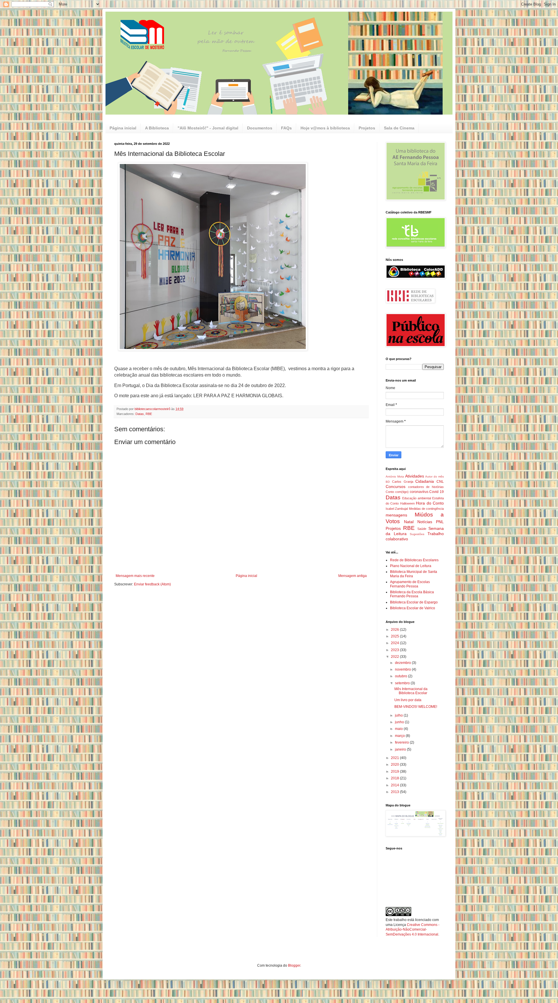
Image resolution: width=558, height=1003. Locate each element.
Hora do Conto (430, 503)
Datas (139, 414)
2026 (395, 630)
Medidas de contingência (426, 508)
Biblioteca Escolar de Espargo (414, 602)
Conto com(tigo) (397, 492)
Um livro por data (407, 700)
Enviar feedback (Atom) (152, 584)
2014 (395, 785)
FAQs (286, 128)
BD (388, 481)
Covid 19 (436, 492)
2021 (395, 758)
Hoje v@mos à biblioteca (325, 128)
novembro (403, 669)
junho (400, 722)
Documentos (259, 128)
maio (399, 729)
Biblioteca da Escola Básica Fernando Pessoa (412, 594)
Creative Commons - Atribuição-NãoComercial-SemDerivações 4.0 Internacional (412, 930)
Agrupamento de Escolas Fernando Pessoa (410, 584)
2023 (395, 650)
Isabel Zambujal (397, 508)
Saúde (421, 528)
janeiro (401, 749)
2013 (395, 792)
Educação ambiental (416, 498)
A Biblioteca (157, 128)
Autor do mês (434, 476)
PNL (440, 521)
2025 (395, 636)
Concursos (395, 486)
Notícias (424, 521)
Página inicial (123, 128)
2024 (395, 643)
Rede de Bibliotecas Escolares (414, 560)
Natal (409, 521)
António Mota (395, 476)
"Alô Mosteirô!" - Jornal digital (208, 128)
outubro (401, 676)
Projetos (367, 128)
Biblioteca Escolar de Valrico (412, 608)
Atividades (414, 476)
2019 (395, 771)
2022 (395, 657)
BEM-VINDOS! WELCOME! (415, 707)
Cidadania (424, 481)
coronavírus (419, 492)
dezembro (403, 663)
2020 (395, 765)
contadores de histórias (426, 487)
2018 (395, 778)
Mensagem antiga (352, 576)
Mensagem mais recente (135, 576)
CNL (440, 482)
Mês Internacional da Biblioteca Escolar (411, 691)
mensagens (396, 515)
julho (399, 715)
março (400, 736)
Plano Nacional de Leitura (410, 566)
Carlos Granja (402, 481)
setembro (403, 683)
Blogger (294, 965)
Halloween (407, 503)
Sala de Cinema (399, 128)
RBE (149, 414)
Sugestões (417, 534)
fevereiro (402, 742)
